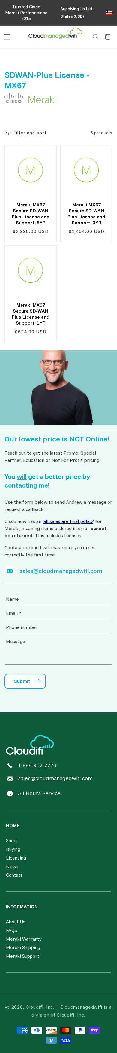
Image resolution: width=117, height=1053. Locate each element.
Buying (13, 849)
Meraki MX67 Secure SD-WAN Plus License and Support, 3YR (86, 213)
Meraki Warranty (24, 939)
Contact (14, 875)
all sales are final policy (68, 521)
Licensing (16, 858)
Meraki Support (22, 956)
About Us (16, 922)
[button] (7, 36)
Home (13, 825)
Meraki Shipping (23, 947)
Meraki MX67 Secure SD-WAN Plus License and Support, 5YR (31, 213)
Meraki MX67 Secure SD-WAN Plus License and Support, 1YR (31, 314)
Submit (22, 681)
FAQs (11, 930)
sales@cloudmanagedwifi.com (55, 778)
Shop (11, 840)
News (12, 866)
